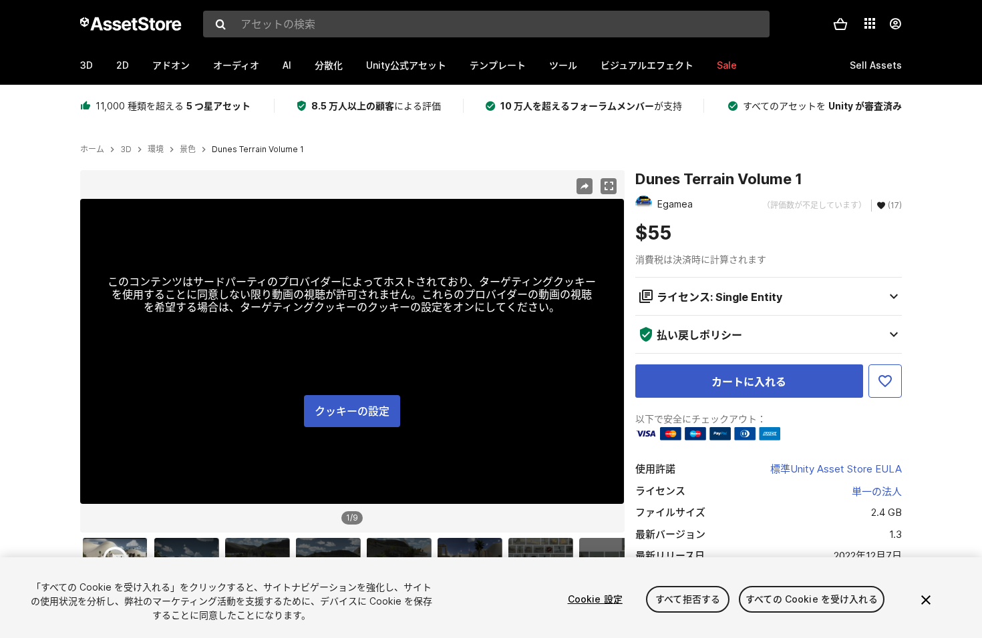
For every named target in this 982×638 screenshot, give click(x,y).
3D (86, 65)
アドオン (171, 65)
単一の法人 (877, 491)
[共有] (585, 186)
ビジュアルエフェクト (647, 65)
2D (122, 65)
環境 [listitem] (156, 149)
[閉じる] (926, 600)
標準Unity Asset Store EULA (836, 468)
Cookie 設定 (595, 599)
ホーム (92, 149)
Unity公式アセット (406, 65)
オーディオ (236, 65)
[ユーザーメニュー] (895, 24)
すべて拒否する (687, 599)
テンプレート (498, 65)
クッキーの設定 (352, 411)
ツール (563, 65)
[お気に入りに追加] (885, 381)
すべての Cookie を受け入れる (812, 599)
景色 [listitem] (188, 149)
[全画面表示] (609, 186)
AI (287, 65)
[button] (840, 24)
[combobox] (486, 24)
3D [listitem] (126, 149)
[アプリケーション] (870, 23)
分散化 (329, 65)
